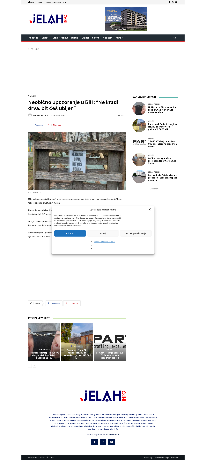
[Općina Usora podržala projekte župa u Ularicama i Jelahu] (139, 159)
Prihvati (70, 233)
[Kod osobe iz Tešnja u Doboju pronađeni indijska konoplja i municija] (139, 176)
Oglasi (109, 349)
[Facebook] (169, 2)
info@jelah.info (112, 434)
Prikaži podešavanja (136, 233)
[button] (150, 209)
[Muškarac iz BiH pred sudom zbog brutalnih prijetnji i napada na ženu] (44, 342)
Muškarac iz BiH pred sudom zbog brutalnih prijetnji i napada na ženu (44, 355)
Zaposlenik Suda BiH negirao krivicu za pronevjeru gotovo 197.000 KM (77, 354)
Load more (154, 189)
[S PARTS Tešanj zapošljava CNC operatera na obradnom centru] (110, 342)
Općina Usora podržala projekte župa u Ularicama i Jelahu (162, 161)
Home (30, 49)
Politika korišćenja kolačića (104, 242)
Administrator (42, 115)
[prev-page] (30, 366)
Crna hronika (44, 349)
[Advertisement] (103, 71)
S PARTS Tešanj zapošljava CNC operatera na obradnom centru (109, 355)
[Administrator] (30, 115)
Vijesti (37, 49)
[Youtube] (176, 2)
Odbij (103, 233)
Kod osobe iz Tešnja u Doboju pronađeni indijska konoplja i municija (162, 178)
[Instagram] (172, 2)
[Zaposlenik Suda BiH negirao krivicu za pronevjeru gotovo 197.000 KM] (77, 342)
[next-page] (34, 366)
